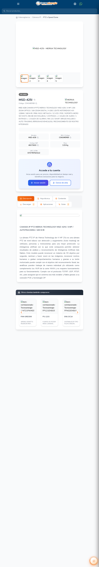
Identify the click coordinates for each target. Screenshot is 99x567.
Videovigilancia (24, 17)
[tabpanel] (49, 246)
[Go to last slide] (22, 312)
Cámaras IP (36, 17)
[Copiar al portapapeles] (34, 100)
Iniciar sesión (39, 182)
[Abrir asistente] (93, 560)
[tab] (26, 198)
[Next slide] (77, 312)
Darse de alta (62, 182)
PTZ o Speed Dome (50, 17)
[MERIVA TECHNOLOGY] (72, 101)
